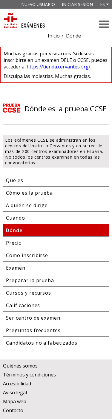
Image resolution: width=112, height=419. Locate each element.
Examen (15, 268)
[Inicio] (24, 21)
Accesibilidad (17, 383)
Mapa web (14, 401)
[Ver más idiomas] (107, 4)
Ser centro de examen (33, 318)
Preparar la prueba (30, 280)
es (102, 4)
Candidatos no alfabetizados (41, 343)
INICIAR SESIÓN (77, 4)
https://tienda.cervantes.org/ (58, 66)
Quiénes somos (20, 365)
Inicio (54, 35)
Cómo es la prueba (29, 193)
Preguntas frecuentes (33, 330)
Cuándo (15, 218)
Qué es (14, 180)
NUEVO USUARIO (38, 4)
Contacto (13, 410)
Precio (14, 243)
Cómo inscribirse (27, 255)
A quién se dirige (27, 205)
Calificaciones (23, 305)
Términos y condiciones (29, 374)
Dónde (14, 230)
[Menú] (104, 24)
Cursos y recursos (28, 293)
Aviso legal (15, 392)
